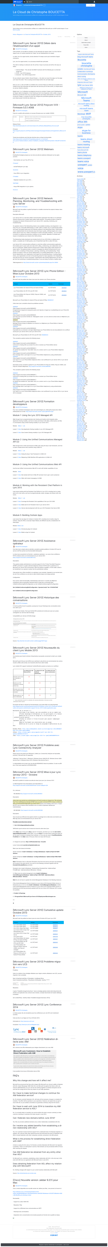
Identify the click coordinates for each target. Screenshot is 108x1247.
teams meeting (84, 144)
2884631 (55, 930)
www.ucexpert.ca (87, 171)
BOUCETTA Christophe (21, 49)
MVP (88, 113)
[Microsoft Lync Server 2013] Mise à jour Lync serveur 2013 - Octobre (37, 773)
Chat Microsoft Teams (89, 69)
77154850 (15, 176)
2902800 (64, 287)
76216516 (15, 170)
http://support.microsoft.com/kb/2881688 (32, 810)
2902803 (64, 291)
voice (80, 168)
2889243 (55, 942)
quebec (88, 124)
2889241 (55, 939)
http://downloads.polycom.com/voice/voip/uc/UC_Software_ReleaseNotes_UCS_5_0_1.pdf (36, 125)
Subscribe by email (86, 42)
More (44, 5)
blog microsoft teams (85, 57)
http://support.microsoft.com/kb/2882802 (31, 793)
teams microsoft (83, 147)
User (94, 1)
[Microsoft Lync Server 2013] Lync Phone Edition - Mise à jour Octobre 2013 (39, 272)
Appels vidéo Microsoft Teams (86, 54)
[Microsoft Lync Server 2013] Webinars (33, 149)
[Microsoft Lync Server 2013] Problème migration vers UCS (37, 963)
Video (19, 429)
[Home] (18, 1)
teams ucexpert (84, 158)
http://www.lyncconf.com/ (27, 1021)
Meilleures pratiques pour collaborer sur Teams (86, 88)
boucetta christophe (86, 64)
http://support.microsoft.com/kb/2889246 (40, 366)
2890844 (15, 326)
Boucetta (82, 60)
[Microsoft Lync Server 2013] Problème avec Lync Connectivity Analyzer (36, 746)
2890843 (15, 320)
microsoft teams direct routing (86, 105)
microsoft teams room (86, 109)
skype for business (86, 131)
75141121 (15, 189)
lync (80, 85)
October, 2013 (47, 34)
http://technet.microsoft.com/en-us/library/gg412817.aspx (32, 641)
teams (80, 136)
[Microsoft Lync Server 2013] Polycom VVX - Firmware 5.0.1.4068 (36, 106)
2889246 (55, 947)
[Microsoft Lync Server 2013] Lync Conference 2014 (37, 1006)
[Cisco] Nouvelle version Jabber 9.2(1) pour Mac (35, 1181)
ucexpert (82, 164)
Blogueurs (19, 34)
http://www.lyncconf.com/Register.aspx (29, 1024)
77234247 (15, 163)
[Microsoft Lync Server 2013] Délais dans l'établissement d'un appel (34, 44)
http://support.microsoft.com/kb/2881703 (24, 557)
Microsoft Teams (86, 99)
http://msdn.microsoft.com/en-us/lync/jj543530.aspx (40, 411)
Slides (19, 425)
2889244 (55, 953)
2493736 (55, 936)
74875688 (15, 183)
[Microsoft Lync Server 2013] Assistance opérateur (34, 542)
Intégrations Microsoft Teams (84, 82)
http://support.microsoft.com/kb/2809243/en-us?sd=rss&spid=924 (30, 785)
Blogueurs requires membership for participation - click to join (54, 1244)
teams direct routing (86, 140)
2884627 (55, 928)
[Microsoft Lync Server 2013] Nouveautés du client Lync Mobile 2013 (36, 649)
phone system (81, 124)
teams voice (83, 161)
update (90, 165)
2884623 (55, 934)
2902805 (64, 295)
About (86, 40)
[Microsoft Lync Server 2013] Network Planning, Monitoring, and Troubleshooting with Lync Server (37, 201)
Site (24, 2)
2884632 (55, 925)
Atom (86, 47)
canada (80, 69)
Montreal (81, 114)
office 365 (82, 122)
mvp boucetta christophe (86, 118)
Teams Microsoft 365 (82, 150)
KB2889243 (45, 335)
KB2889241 (51, 300)
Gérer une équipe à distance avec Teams (86, 79)
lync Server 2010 (87, 85)
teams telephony (84, 155)
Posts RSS (86, 45)
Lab (24, 425)
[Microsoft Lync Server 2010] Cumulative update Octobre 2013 (38, 911)
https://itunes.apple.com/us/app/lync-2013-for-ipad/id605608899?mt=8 (38, 735)
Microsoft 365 (81, 95)
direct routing (81, 76)
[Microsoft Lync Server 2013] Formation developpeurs (33, 402)
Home (86, 37)
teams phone (82, 152)
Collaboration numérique (85, 71)
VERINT (56, 1232)
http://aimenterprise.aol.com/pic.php (26, 1173)
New (92, 5)
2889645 (15, 306)
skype (80, 127)
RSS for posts (16, 30)
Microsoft (83, 92)
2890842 (15, 313)
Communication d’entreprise (86, 74)
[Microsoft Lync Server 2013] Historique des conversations (36, 599)
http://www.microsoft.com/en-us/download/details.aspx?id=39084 (40, 262)
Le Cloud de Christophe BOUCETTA (39, 12)
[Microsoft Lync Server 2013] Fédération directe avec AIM (35, 1040)
